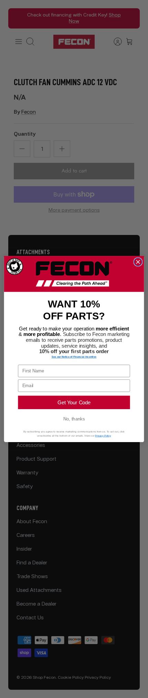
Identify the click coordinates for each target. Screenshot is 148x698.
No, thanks (74, 419)
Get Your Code (74, 402)
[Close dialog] (138, 262)
